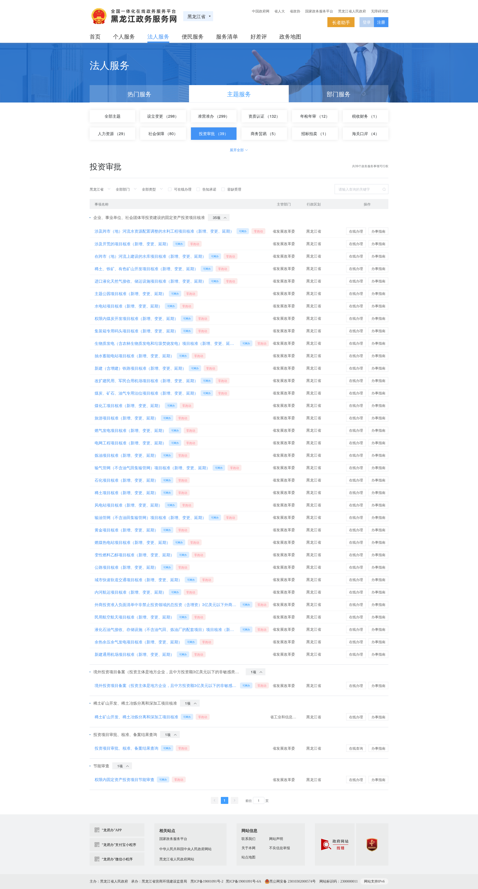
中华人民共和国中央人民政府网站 (185, 849)
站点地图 (248, 857)
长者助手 (341, 22)
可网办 (242, 231)
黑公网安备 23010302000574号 (292, 881)
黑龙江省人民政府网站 (176, 859)
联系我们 (248, 839)
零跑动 (258, 231)
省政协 (295, 10)
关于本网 (248, 848)
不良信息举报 (279, 848)
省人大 (279, 10)
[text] (101, 189)
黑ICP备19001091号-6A (243, 881)
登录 (367, 22)
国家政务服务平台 (319, 10)
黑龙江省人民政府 (352, 10)
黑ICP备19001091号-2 (206, 881)
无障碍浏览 (379, 10)
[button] (214, 800)
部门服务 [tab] (339, 93)
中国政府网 (260, 10)
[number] (258, 800)
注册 (381, 22)
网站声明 (276, 839)
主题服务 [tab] (239, 93)
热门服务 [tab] (139, 93)
